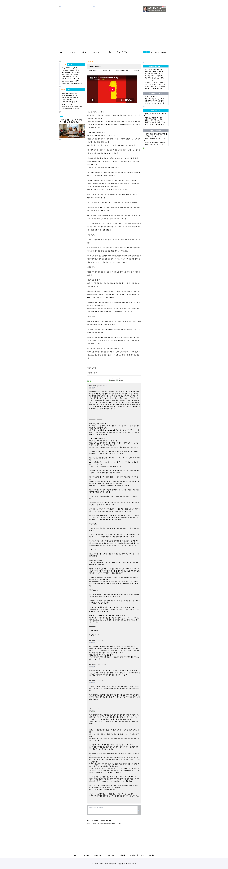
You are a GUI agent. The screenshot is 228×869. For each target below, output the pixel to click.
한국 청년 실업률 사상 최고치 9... (155, 144)
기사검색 (146, 52)
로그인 (152, 52)
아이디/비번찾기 (165, 52)
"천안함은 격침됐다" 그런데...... (154, 118)
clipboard (94, 70)
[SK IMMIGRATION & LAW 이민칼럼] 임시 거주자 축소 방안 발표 (106, 823)
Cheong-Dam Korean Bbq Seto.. (72, 83)
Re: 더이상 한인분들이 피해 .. (154, 88)
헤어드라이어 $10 (67, 104)
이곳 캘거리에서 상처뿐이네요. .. (155, 76)
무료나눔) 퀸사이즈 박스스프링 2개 (71, 108)
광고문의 (87, 855)
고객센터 (122, 855)
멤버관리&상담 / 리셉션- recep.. (71, 72)
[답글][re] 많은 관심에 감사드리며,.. (156, 124)
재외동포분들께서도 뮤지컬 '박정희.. (156, 134)
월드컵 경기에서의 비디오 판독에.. (155, 86)
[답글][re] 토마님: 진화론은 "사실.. (155, 122)
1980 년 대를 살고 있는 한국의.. (154, 120)
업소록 (108, 52)
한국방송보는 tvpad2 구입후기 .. (155, 82)
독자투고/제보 (98, 855)
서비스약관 (111, 855)
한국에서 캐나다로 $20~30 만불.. (155, 103)
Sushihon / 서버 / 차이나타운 (70, 77)
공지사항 (132, 855)
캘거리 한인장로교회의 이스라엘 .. (155, 84)
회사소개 (76, 855)
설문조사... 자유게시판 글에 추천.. (155, 142)
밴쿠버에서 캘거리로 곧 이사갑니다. (156, 99)
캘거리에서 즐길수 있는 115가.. (154, 78)
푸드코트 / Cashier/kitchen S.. (71, 79)
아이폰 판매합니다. (67, 100)
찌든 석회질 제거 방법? (152, 97)
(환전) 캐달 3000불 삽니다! (69, 95)
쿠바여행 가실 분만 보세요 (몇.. (154, 74)
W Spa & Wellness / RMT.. (69, 68)
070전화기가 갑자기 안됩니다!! (154, 101)
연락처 (142, 855)
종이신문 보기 (122, 52)
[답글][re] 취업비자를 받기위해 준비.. (155, 114)
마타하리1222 (92, 386)
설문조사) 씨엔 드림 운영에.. (153, 136)
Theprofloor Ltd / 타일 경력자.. (71, 81)
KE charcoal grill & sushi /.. (70, 74)
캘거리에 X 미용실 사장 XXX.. (154, 69)
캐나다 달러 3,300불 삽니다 (69, 93)
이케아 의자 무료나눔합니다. (69, 102)
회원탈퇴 (151, 855)
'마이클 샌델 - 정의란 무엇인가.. (71, 97)
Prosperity (92, 665)
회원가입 (157, 52)
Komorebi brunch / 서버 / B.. (70, 70)
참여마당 (96, 52)
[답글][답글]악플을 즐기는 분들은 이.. (154, 139)
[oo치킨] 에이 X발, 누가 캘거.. (154, 71)
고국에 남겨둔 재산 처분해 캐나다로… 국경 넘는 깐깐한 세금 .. (71, 120)
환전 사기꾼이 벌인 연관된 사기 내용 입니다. (102, 820)
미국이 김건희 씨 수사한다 (153, 80)
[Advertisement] (114, 837)
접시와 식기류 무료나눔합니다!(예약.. (72, 106)
